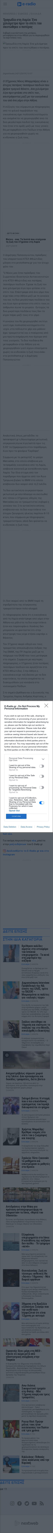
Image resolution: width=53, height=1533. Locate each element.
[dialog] (26, 766)
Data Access (26, 827)
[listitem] (26, 759)
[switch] (41, 766)
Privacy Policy (43, 827)
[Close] (47, 706)
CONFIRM (16, 816)
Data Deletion (10, 827)
